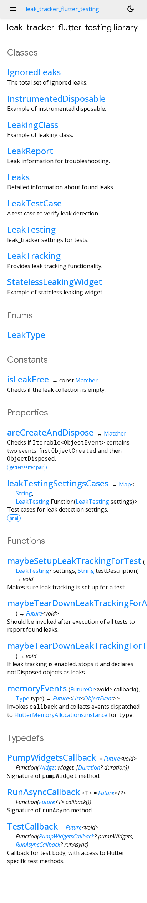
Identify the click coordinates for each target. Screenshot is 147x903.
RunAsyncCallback (43, 792)
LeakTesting (31, 229)
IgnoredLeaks (34, 72)
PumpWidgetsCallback (51, 757)
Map (125, 484)
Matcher (86, 380)
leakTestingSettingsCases (57, 483)
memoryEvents (37, 688)
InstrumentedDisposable (56, 98)
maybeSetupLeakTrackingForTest (74, 560)
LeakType (26, 335)
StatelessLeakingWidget (54, 281)
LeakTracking (34, 255)
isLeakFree (28, 379)
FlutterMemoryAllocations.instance (60, 715)
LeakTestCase (34, 203)
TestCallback (32, 826)
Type (22, 698)
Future (34, 613)
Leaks (18, 177)
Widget (47, 767)
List (76, 698)
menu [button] (13, 9)
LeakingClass (32, 124)
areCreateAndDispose (50, 432)
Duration (89, 767)
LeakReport (30, 151)
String (24, 493)
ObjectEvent (98, 698)
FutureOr (82, 689)
